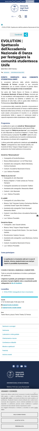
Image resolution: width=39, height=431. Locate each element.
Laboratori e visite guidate (10, 334)
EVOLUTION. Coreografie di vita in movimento (18, 292)
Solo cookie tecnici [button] (19, 414)
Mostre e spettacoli (8, 346)
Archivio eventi (7, 354)
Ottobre (2, 25)
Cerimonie (5, 330)
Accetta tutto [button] (19, 420)
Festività (5, 350)
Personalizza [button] (19, 426)
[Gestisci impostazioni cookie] (37, 215)
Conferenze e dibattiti (9, 342)
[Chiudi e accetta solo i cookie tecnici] (34, 393)
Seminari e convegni (8, 326)
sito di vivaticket (16, 283)
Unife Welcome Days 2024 (17, 72)
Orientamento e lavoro (9, 338)
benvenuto (6, 72)
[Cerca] (20, 17)
